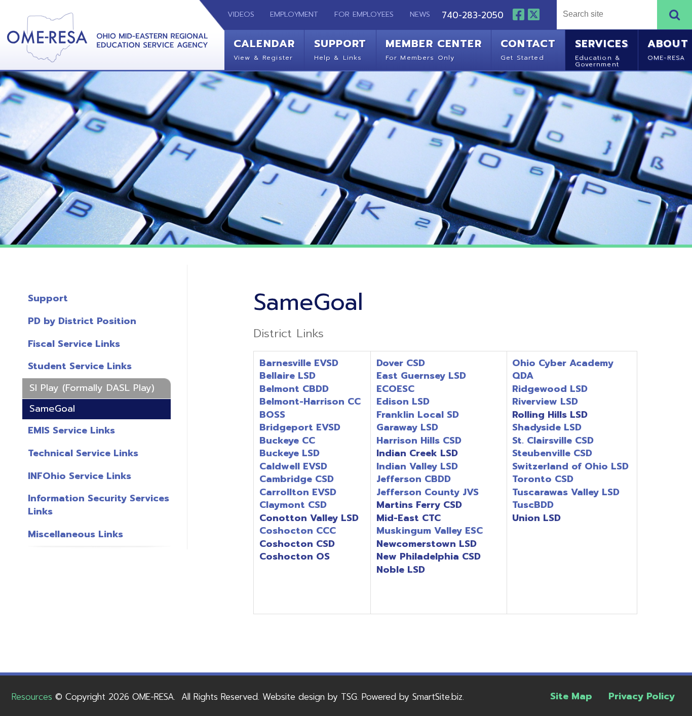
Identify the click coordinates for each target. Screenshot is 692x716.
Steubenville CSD (552, 453)
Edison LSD (403, 401)
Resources (32, 696)
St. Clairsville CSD (553, 440)
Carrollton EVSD (297, 492)
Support (340, 48)
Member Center (434, 48)
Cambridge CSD (296, 479)
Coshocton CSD (297, 544)
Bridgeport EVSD (299, 427)
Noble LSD (400, 570)
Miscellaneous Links (75, 534)
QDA (522, 376)
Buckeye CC (287, 440)
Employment (294, 14)
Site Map (571, 696)
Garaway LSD (407, 427)
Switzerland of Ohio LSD (570, 466)
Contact (528, 48)
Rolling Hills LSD (550, 415)
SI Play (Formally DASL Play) (92, 388)
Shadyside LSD (547, 427)
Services (602, 51)
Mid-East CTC (408, 518)
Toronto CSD (542, 479)
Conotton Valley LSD (309, 518)
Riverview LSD (545, 401)
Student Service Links (80, 366)
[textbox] (605, 14)
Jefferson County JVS (427, 492)
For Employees (364, 14)
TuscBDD (533, 505)
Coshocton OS (294, 556)
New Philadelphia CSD (428, 556)
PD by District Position (82, 321)
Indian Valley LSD (417, 466)
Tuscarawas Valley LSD (566, 492)
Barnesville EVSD (298, 363)
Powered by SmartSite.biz (412, 696)
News (420, 14)
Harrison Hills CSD (419, 440)
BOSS (272, 415)
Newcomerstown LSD (426, 544)
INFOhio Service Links (79, 476)
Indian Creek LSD (417, 453)
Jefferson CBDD (413, 479)
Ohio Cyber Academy (562, 363)
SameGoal (52, 409)
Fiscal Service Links (74, 344)
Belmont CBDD (294, 389)
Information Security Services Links (98, 505)
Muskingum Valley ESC (429, 531)
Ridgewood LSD (550, 389)
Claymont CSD (293, 505)
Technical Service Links (83, 453)
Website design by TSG (309, 696)
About (667, 48)
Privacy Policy (641, 696)
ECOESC (395, 389)
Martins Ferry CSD (419, 505)
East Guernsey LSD (421, 376)
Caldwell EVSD (293, 466)
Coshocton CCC (297, 531)
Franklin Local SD (417, 415)
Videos (234, 14)
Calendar (264, 48)
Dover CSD (400, 363)
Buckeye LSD (289, 453)
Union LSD (536, 518)
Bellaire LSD (287, 376)
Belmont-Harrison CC (310, 401)
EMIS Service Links (71, 430)
